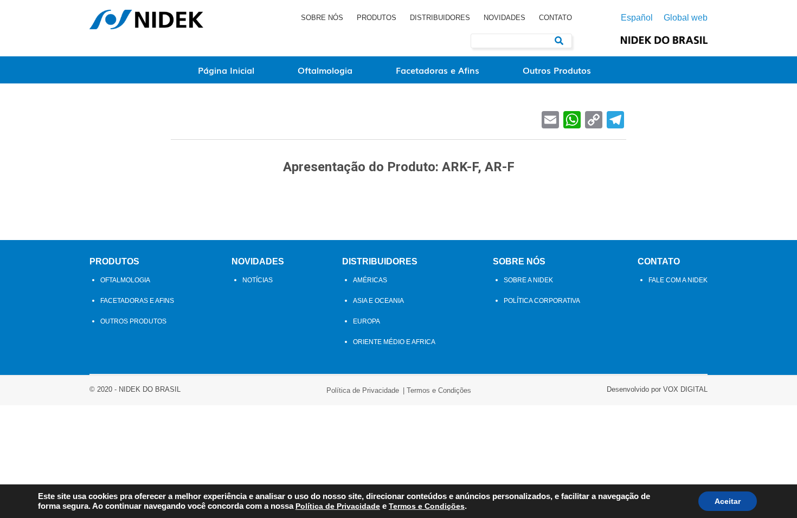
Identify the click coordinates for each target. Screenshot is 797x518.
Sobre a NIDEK (528, 280)
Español (637, 18)
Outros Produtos (557, 69)
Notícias (257, 280)
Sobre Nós (322, 18)
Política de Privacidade (362, 390)
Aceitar (728, 501)
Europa (366, 321)
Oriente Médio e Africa (394, 342)
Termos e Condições (439, 390)
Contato (555, 18)
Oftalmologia (325, 69)
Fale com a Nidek (678, 280)
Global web (686, 18)
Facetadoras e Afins (437, 69)
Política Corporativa (542, 301)
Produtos (376, 18)
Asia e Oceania (378, 301)
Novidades (504, 18)
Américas (370, 280)
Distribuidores (440, 18)
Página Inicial (226, 69)
